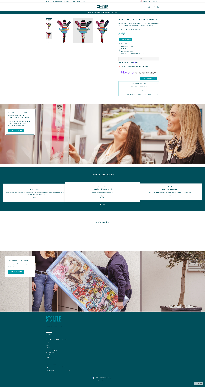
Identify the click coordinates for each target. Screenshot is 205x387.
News (84, 1)
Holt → (47, 329)
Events (74, 1)
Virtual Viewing (139, 90)
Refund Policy (49, 355)
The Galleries (58, 1)
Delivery (48, 347)
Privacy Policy (49, 359)
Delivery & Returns (139, 87)
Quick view (59, 236)
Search (47, 342)
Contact (79, 1)
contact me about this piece (139, 94)
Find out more (16, 130)
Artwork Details (139, 83)
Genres (52, 1)
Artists (47, 1)
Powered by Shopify (102, 380)
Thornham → (49, 331)
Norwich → (48, 334)
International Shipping (51, 350)
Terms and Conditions (51, 352)
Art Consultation (67, 1)
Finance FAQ (49, 357)
